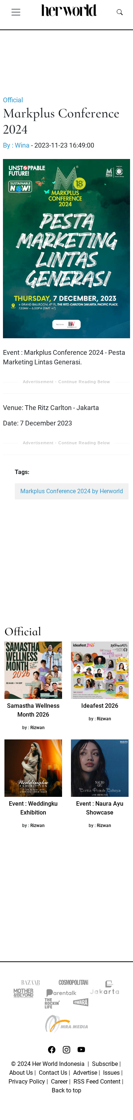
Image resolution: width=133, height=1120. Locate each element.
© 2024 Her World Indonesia (48, 1063)
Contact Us (53, 1072)
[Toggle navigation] (15, 12)
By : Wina (16, 145)
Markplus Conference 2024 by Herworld (71, 491)
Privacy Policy (26, 1081)
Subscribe (105, 1063)
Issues (111, 1072)
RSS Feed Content (97, 1081)
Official (13, 100)
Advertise (85, 1072)
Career (59, 1081)
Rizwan (37, 727)
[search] (120, 11)
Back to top (66, 1090)
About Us (21, 1072)
